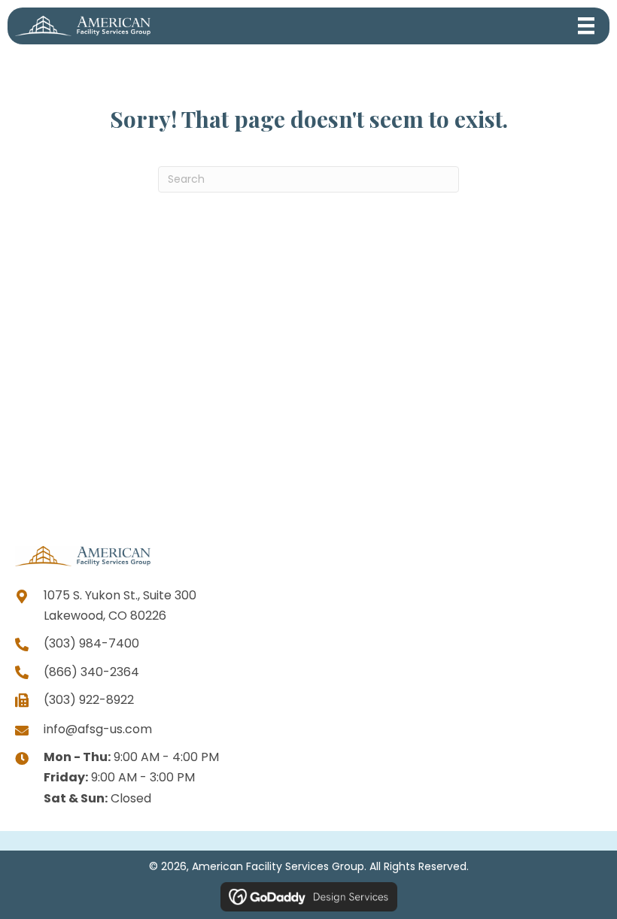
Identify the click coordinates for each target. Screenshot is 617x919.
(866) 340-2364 (91, 672)
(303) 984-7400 (91, 643)
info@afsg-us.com (98, 729)
